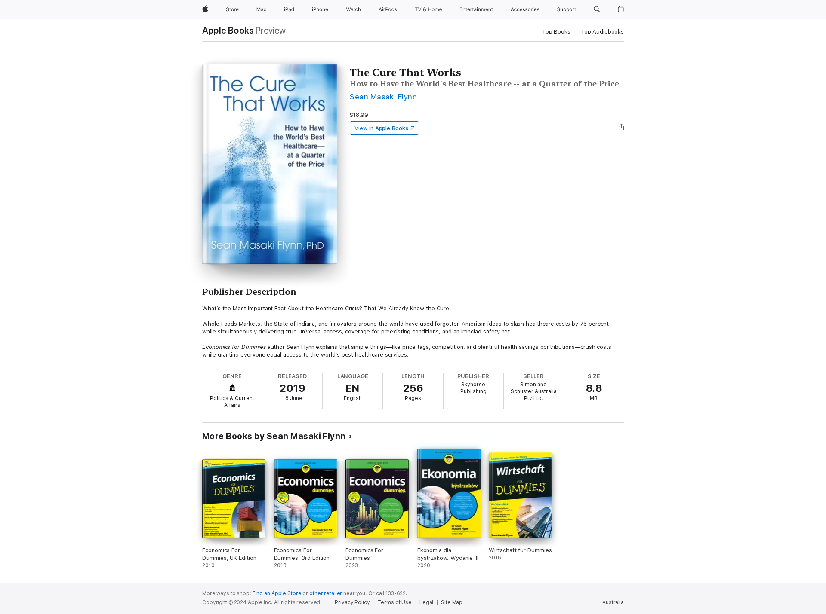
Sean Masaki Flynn (383, 96)
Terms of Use (394, 602)
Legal (426, 602)
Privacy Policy (352, 602)
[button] (597, 9)
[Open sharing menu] (621, 128)
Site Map (451, 602)
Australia (613, 602)
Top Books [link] (556, 31)
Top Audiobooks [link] (602, 31)
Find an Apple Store (277, 593)
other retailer (325, 593)
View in (381, 128)
